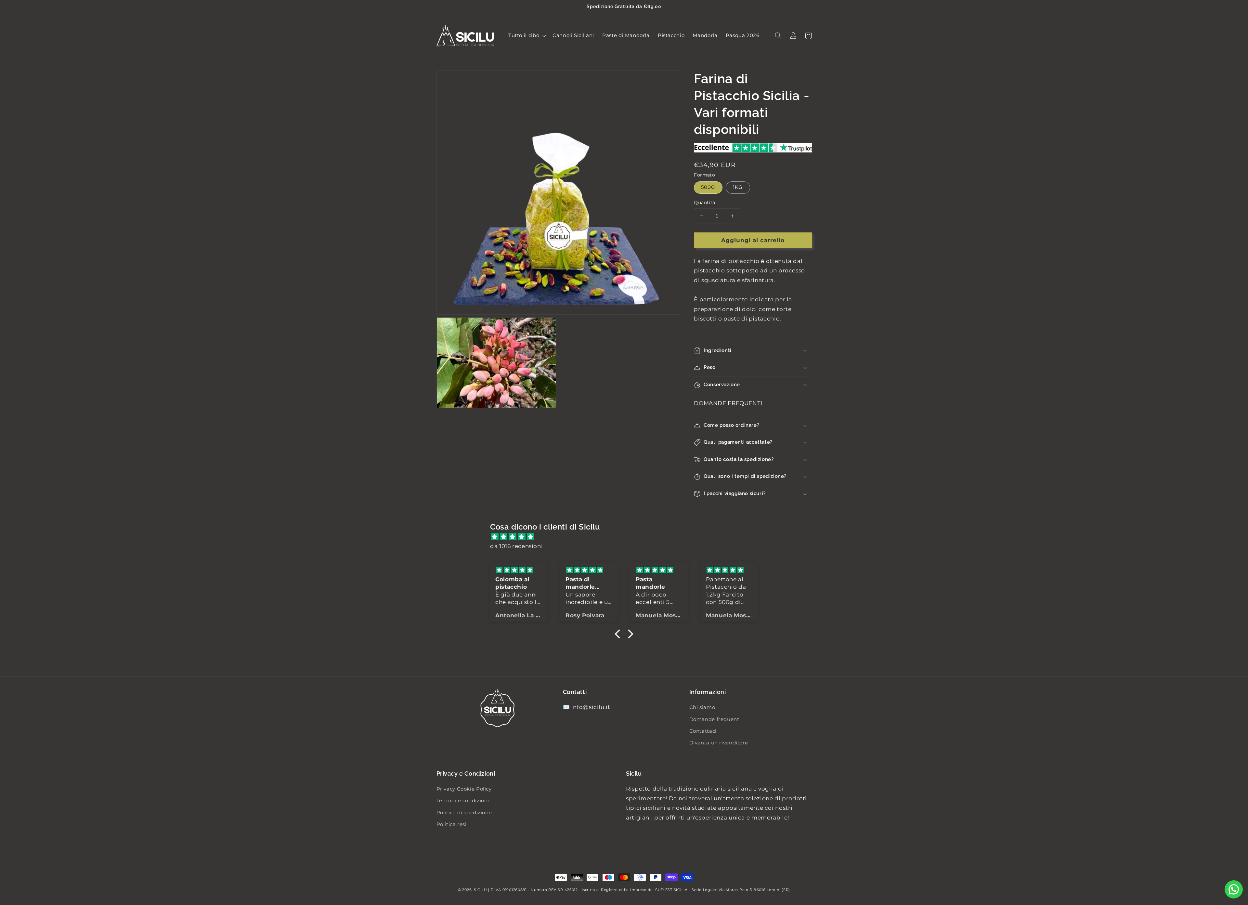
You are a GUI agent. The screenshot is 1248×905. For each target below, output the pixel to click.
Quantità (704, 202)
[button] (526, 36)
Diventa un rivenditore (718, 743)
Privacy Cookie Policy (464, 789)
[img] (627, 537)
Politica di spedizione (464, 813)
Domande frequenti (715, 719)
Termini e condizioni (462, 801)
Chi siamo (702, 707)
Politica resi (451, 824)
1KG (738, 187)
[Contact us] (1234, 889)
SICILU (480, 890)
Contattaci (703, 731)
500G (708, 187)
